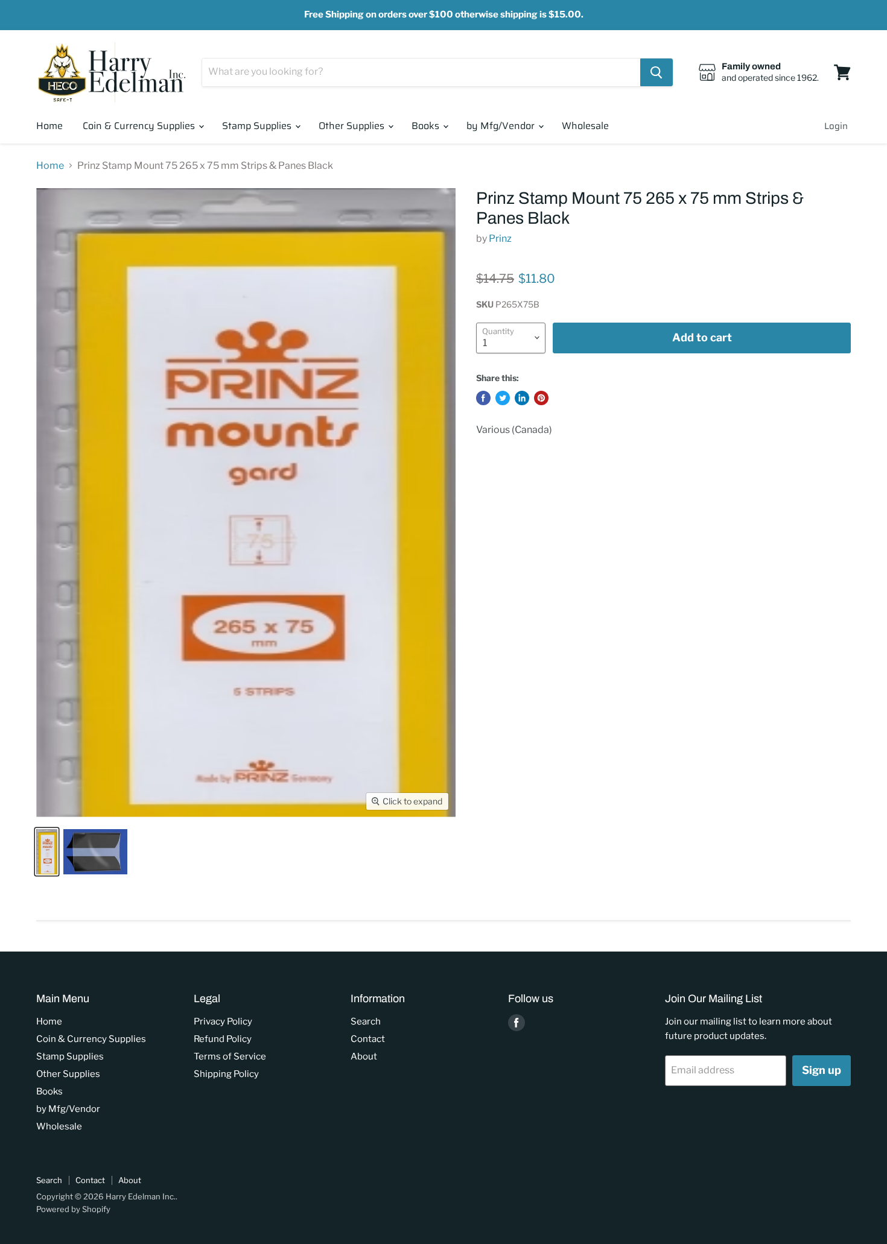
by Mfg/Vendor (501, 125)
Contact (368, 1039)
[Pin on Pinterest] (541, 398)
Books (427, 125)
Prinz (500, 238)
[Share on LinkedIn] (522, 398)
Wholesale (585, 125)
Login (836, 126)
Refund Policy (223, 1039)
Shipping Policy (226, 1074)
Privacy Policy (223, 1021)
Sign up (821, 1070)
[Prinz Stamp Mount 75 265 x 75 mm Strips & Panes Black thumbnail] (47, 852)
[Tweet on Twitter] (502, 398)
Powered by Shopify (73, 1209)
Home (49, 125)
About (364, 1056)
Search (366, 1021)
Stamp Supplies (258, 125)
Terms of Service (230, 1056)
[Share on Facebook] (483, 398)
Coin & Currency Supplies (140, 125)
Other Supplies (353, 125)
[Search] (656, 72)
